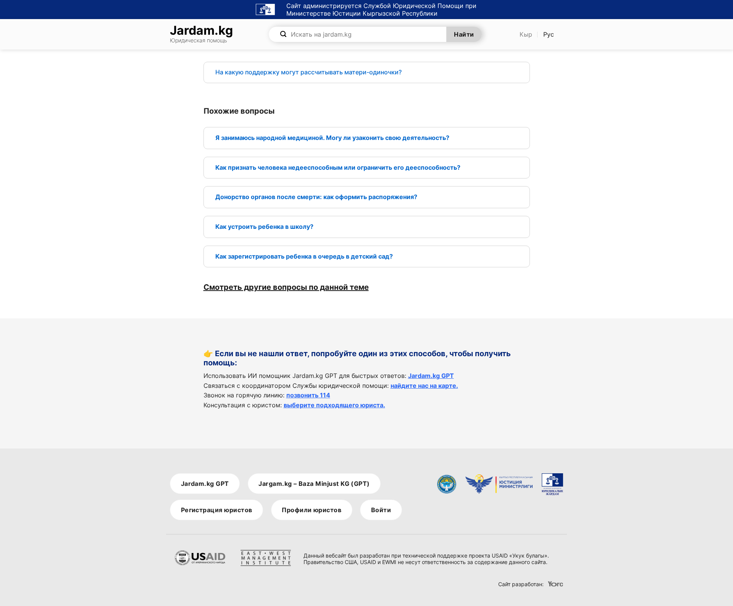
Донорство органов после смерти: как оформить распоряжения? (316, 197)
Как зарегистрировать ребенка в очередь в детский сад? (304, 256)
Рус (548, 34)
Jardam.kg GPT (431, 375)
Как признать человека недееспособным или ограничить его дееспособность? (337, 167)
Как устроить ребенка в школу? (264, 226)
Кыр (526, 34)
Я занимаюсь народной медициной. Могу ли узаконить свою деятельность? (332, 137)
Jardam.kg (201, 34)
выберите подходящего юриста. (334, 405)
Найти (464, 34)
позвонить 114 (308, 395)
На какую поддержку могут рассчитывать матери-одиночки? (308, 72)
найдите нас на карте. (424, 385)
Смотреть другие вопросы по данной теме (286, 287)
